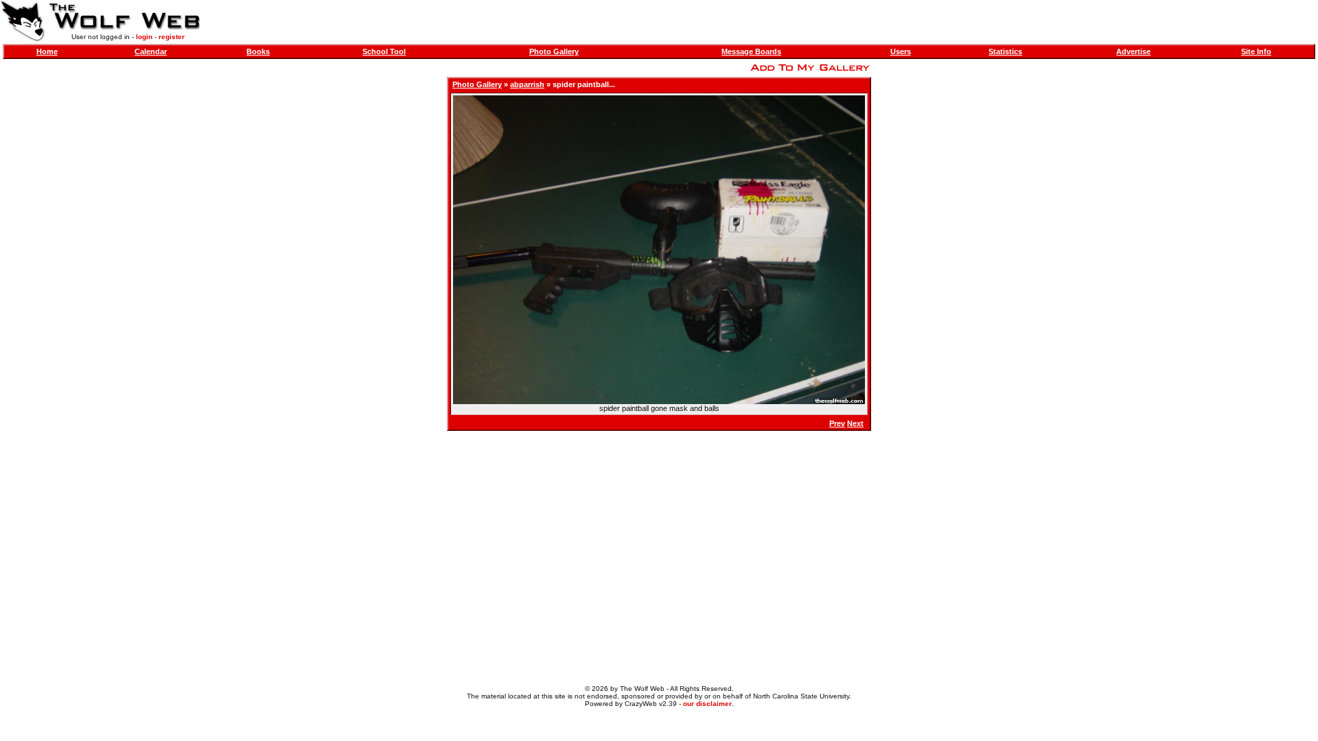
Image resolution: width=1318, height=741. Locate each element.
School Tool (384, 51)
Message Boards (751, 51)
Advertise (1133, 51)
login (144, 36)
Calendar (151, 51)
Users (900, 51)
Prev (837, 423)
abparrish (527, 84)
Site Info (1256, 51)
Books (258, 51)
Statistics (1005, 51)
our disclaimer (707, 703)
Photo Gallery (554, 51)
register (172, 36)
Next (855, 423)
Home (47, 51)
